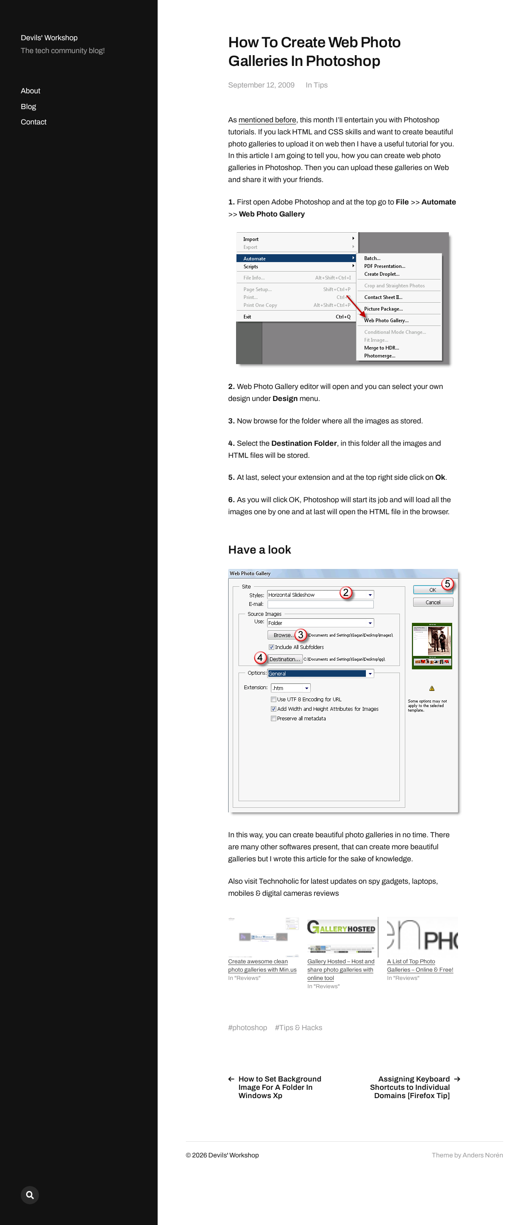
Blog (28, 106)
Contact (33, 122)
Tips (321, 85)
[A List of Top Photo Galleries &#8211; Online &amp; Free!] (422, 937)
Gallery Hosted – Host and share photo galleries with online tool (341, 969)
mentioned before (267, 120)
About (30, 91)
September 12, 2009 (261, 85)
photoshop (249, 1027)
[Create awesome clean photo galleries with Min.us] (263, 937)
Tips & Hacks (300, 1027)
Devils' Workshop (49, 38)
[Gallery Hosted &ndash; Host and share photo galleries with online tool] (342, 937)
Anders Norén (483, 1155)
